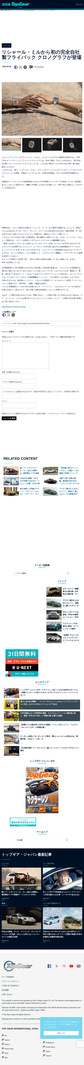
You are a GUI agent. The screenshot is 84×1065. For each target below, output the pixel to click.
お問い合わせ (7, 994)
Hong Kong (8, 1049)
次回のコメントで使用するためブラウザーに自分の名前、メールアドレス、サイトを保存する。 (39, 413)
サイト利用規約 (8, 977)
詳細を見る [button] (52, 1027)
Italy (6, 1057)
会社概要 (5, 990)
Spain (48, 1051)
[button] (78, 110)
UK (5, 1036)
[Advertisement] (42, 29)
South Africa (50, 1047)
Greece (7, 1044)
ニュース (6, 45)
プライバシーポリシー (10, 981)
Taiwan (48, 1056)
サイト (4, 401)
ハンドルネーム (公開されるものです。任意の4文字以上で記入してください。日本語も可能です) (40, 391)
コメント (6, 341)
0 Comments (39, 67)
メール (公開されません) (12, 382)
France (7, 1040)
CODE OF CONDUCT (10, 986)
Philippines (50, 1043)
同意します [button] (61, 1033)
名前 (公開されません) (11, 372)
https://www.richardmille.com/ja (14, 307)
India (6, 1053)
